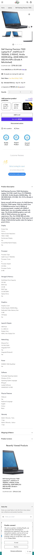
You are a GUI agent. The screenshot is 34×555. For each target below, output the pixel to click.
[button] (17, 87)
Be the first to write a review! (17, 174)
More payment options (17, 123)
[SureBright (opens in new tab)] (30, 98)
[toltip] (29, 27)
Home (3, 8)
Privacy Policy (12, 538)
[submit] (31, 517)
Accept (16, 542)
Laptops (10, 8)
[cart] (31, 2)
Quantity (3, 92)
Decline (16, 547)
